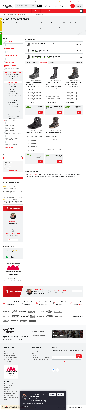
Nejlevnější (28, 62)
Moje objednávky (8, 385)
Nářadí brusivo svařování (10, 353)
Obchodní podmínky (48, 1)
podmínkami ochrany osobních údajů (72, 361)
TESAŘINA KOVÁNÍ (10, 58)
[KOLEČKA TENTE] (50, 316)
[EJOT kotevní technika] (31, 312)
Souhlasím (60, 394)
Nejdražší (35, 62)
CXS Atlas (10, 114)
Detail (40, 112)
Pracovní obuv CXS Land (13, 97)
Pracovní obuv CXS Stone (13, 108)
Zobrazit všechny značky (77, 316)
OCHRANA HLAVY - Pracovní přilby (13, 130)
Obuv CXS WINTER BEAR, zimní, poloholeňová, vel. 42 (34, 96)
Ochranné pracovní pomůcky (11, 359)
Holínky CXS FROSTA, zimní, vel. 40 (54, 99)
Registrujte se (6, 406)
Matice (33, 353)
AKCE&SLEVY (9, 41)
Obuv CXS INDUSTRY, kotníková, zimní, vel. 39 (35, 147)
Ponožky (10, 88)
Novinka (7, 166)
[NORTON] (6, 321)
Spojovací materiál (8, 350)
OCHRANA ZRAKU (10, 125)
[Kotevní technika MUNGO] (14, 311)
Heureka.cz (80, 304)
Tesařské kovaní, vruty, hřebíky (11, 357)
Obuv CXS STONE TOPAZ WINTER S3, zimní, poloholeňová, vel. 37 (74, 93)
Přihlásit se (80, 356)
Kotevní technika (8, 352)
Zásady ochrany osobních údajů (12, 397)
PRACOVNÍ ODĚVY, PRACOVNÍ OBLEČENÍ (12, 69)
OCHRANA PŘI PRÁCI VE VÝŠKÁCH (13, 133)
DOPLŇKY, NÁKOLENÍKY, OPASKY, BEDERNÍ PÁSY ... (13, 139)
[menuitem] (6, 11)
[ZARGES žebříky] (6, 316)
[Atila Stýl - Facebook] (53, 370)
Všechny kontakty (13, 239)
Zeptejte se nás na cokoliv (38, 1)
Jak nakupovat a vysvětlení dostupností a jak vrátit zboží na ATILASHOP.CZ (17, 1)
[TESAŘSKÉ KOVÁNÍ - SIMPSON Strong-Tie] (32, 316)
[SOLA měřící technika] (16, 316)
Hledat (39, 5)
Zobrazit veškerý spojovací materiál (40, 359)
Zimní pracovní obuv (12, 82)
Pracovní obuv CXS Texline (13, 93)
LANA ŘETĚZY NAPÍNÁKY (11, 55)
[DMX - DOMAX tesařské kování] (25, 316)
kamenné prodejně (32, 174)
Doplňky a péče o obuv (12, 89)
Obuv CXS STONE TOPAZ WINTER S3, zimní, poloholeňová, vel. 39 (74, 99)
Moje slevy (6, 389)
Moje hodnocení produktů (10, 391)
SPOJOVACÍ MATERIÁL (11, 45)
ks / (13, 178)
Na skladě (8, 162)
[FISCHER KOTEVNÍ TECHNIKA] (22, 311)
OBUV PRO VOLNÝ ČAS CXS (12, 144)
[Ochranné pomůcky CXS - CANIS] (40, 316)
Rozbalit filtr (12, 170)
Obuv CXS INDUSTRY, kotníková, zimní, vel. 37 (35, 141)
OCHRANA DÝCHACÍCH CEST (12, 123)
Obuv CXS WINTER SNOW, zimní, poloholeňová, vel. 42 (54, 150)
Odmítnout (52, 394)
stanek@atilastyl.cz (13, 225)
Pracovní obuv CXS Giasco (13, 116)
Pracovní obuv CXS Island (13, 104)
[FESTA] (32, 321)
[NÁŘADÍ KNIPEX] (49, 311)
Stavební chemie (8, 361)
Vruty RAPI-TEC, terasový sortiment (40, 357)
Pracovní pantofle (11, 84)
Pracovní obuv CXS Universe (14, 99)
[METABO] (23, 321)
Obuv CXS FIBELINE (12, 91)
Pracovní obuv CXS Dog (13, 106)
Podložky (34, 355)
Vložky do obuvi (11, 118)
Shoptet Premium (67, 407)
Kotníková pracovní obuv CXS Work (14, 112)
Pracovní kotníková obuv (13, 76)
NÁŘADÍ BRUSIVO (10, 52)
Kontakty (6, 399)
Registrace (64, 6)
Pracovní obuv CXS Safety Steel (14, 95)
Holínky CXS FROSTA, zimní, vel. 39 (54, 98)
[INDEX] (14, 321)
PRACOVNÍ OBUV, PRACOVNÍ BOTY (13, 72)
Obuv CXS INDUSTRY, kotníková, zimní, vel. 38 (35, 144)
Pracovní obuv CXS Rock (13, 100)
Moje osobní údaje (8, 384)
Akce (7, 164)
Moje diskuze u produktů (10, 393)
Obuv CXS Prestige (12, 102)
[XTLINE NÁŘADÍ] (40, 311)
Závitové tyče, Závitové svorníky (39, 352)
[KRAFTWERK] (59, 316)
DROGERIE (8, 135)
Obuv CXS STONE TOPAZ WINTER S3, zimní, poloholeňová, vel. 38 (74, 96)
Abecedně (52, 62)
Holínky (9, 80)
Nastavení (25, 406)
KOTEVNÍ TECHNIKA (10, 48)
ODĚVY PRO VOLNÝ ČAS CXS (12, 142)
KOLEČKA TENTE (10, 147)
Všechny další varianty (31, 102)
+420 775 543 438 (52, 5)
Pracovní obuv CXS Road (13, 109)
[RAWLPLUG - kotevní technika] (6, 311)
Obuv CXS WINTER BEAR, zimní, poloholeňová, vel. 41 (34, 93)
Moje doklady (7, 387)
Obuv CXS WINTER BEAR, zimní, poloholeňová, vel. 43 (34, 99)
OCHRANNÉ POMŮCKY (11, 65)
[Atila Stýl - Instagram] (57, 370)
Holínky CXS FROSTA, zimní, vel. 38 (54, 96)
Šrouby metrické (36, 350)
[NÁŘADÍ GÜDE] (58, 312)
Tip (6, 168)
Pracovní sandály (11, 78)
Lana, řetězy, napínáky (9, 355)
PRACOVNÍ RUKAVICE (11, 120)
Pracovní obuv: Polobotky (13, 74)
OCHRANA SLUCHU (10, 128)
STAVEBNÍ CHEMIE (10, 62)
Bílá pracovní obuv (12, 86)
